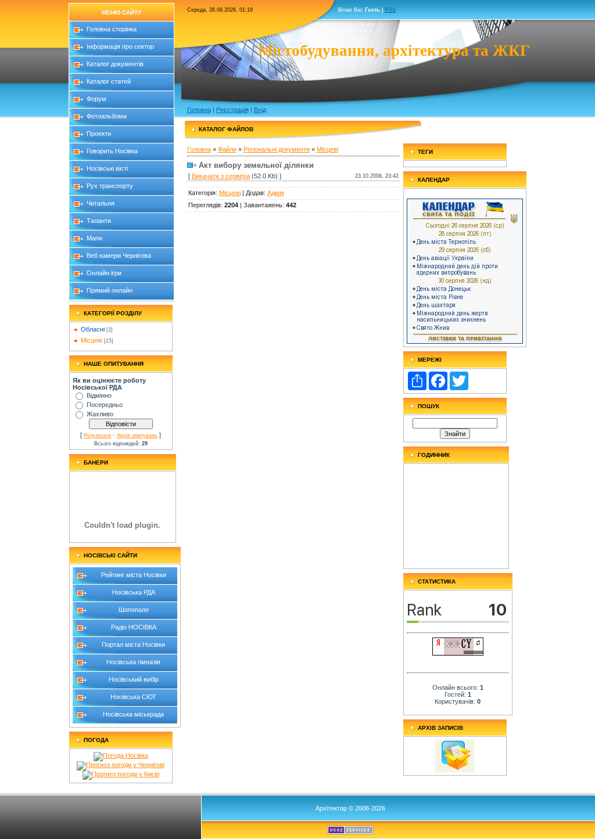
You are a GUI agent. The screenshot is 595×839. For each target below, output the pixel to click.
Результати (97, 435)
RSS (390, 10)
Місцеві (91, 340)
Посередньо (105, 404)
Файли (227, 149)
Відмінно (99, 395)
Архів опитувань (137, 435)
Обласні (93, 329)
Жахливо (100, 414)
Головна (199, 109)
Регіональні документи (276, 149)
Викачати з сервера (221, 175)
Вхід (260, 109)
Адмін (275, 192)
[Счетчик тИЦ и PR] (457, 653)
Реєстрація (232, 109)
